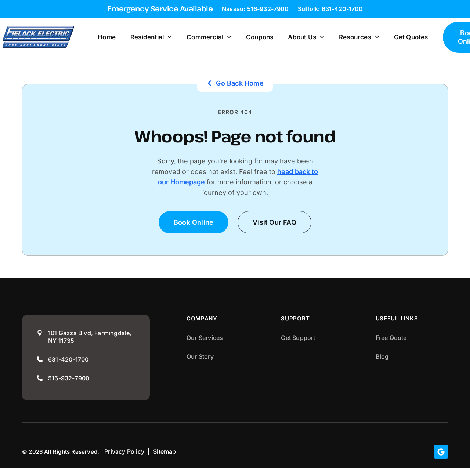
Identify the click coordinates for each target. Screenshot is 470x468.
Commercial (205, 37)
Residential (147, 37)
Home (107, 37)
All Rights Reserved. (71, 451)
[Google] (441, 452)
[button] (274, 222)
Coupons (259, 37)
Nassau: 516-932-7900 (255, 8)
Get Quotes (411, 37)
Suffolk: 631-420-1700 (330, 8)
